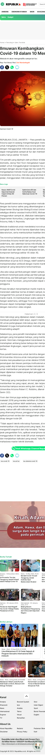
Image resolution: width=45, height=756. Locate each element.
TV (1, 718)
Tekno (19, 711)
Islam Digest (38, 705)
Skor (35, 702)
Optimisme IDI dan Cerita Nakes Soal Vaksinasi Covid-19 (29, 192)
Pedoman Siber (39, 728)
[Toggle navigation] (2, 4)
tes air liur (16, 461)
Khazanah (3, 705)
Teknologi (9, 42)
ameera (5, 12)
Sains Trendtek (20, 42)
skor (32, 12)
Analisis (20, 708)
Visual (19, 715)
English (36, 715)
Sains (4, 17)
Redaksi (20, 728)
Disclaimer (4, 732)
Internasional (4, 711)
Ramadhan (21, 718)
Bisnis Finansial (39, 711)
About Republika (6, 728)
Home (2, 42)
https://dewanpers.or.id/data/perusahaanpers (19, 744)
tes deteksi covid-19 (30, 461)
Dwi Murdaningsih (23, 62)
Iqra (18, 705)
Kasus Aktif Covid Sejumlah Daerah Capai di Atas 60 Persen (8, 193)
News (2, 708)
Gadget (10, 17)
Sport (36, 708)
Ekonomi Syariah (19, 12)
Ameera (3, 702)
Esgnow (3, 715)
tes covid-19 (5, 461)
